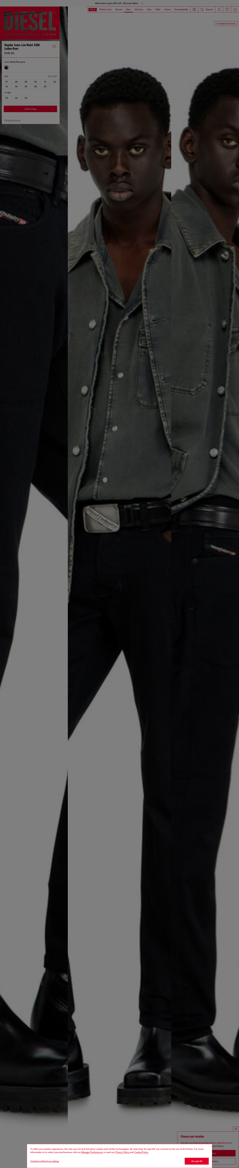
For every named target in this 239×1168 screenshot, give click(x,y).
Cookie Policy (141, 1152)
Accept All (196, 1161)
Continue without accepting (44, 1161)
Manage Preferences (92, 1152)
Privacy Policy (122, 1152)
